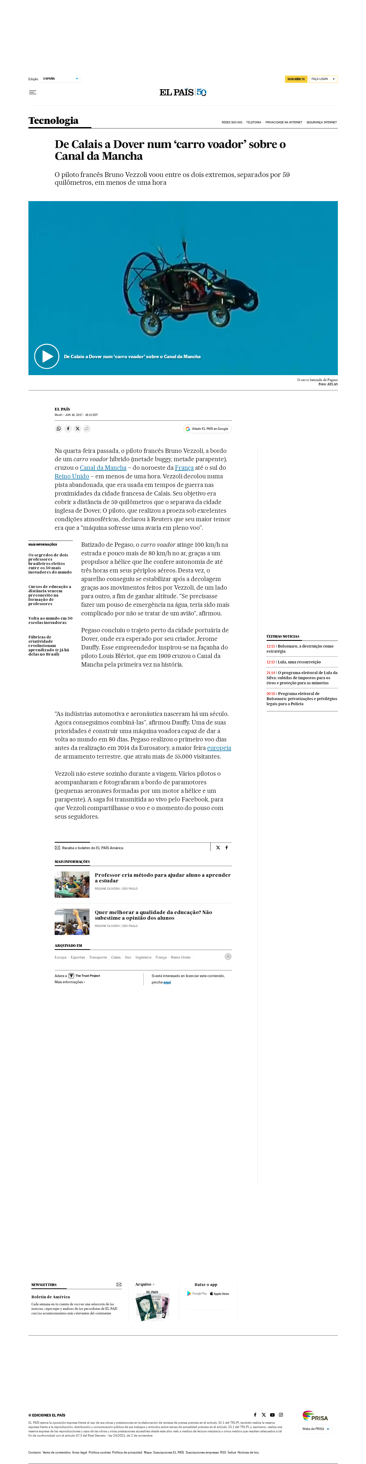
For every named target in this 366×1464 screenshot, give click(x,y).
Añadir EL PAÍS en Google (210, 429)
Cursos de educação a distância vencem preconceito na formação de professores (49, 595)
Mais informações (69, 982)
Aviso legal (79, 1452)
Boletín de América (50, 1297)
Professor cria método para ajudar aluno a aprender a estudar (163, 878)
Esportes (78, 957)
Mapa (148, 1452)
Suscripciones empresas (202, 1452)
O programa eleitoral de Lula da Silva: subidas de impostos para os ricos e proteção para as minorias (302, 677)
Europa (60, 957)
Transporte (98, 957)
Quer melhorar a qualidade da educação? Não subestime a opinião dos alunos (153, 915)
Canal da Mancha (103, 467)
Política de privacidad (127, 1452)
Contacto (34, 1452)
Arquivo (143, 1284)
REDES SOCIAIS (232, 122)
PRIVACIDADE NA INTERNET (284, 122)
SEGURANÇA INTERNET (322, 122)
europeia (219, 748)
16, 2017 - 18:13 (81, 415)
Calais (116, 957)
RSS (223, 1452)
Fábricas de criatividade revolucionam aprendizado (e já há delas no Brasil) (48, 645)
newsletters (44, 1285)
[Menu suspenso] (32, 92)
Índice (232, 1452)
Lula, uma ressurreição (299, 662)
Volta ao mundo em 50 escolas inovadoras (50, 621)
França (184, 467)
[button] (183, 288)
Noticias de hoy (248, 1452)
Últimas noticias (283, 636)
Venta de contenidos (56, 1452)
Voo (128, 957)
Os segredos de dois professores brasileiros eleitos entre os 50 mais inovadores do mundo (50, 563)
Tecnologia (53, 121)
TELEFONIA (253, 122)
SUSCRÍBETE (296, 79)
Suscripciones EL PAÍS (168, 1452)
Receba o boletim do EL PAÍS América (92, 848)
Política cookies (100, 1452)
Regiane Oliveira (107, 888)
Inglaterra (143, 957)
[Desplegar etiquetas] (228, 956)
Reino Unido (72, 476)
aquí (167, 982)
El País (62, 409)
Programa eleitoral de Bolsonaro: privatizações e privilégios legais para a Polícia (302, 698)
